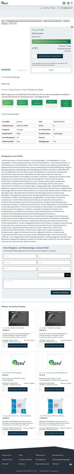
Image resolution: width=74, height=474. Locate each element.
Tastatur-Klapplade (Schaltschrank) (32, 223)
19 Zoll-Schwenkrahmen (40, 163)
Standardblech (44, 218)
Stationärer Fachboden (20, 221)
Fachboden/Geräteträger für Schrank (24, 181)
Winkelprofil (14, 239)
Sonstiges (66, 21)
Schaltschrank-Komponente (52, 200)
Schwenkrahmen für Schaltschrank (51, 211)
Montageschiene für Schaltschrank (51, 193)
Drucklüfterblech (40, 172)
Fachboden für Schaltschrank (12, 179)
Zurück (51, 70)
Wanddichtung (65, 237)
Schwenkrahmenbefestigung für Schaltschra (39, 214)
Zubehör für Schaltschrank (37, 239)
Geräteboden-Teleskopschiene (12, 184)
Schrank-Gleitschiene (64, 204)
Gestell (50, 184)
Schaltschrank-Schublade (10, 202)
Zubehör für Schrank (55, 239)
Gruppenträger (29, 186)
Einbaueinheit (62, 172)
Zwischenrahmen (30, 241)
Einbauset (49, 174)
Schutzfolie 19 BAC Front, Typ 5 (50, 328)
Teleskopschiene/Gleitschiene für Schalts (27, 228)
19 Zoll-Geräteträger (37, 160)
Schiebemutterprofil (26, 204)
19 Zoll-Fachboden (22, 160)
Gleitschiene (58, 184)
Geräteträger (43, 184)
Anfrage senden (61, 293)
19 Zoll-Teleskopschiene (58, 163)
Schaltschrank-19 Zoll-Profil (55, 197)
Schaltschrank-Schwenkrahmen (31, 202)
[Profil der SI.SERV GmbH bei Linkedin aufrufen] (70, 464)
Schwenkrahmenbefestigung (11, 214)
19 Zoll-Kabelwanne (53, 160)
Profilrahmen (64, 195)
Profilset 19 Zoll (17, 197)
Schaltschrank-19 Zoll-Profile (11, 200)
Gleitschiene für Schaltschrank (12, 186)
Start (3, 21)
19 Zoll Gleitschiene (8, 160)
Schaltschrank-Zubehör (9, 204)
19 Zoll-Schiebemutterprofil (21, 163)
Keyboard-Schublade (18, 188)
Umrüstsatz (27, 235)
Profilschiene (6, 197)
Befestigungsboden (8, 170)
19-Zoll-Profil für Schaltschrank (39, 165)
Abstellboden (64, 165)
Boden (45, 170)
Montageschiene (7, 193)
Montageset (5, 195)
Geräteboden (60, 181)
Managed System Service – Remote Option (17, 416)
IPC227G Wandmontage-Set (12, 373)
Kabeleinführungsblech (60, 186)
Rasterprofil (28, 197)
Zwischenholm (17, 241)
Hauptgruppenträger (43, 186)
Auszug (33, 167)
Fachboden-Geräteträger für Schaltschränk (39, 179)
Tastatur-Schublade (52, 223)
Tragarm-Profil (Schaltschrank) (24, 232)
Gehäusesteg (44, 181)
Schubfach (28, 209)
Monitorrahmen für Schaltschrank (35, 191)
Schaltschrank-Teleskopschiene (55, 202)
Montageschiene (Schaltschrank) (26, 193)
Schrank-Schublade (33, 207)
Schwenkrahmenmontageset (43, 216)
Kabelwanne (5, 188)
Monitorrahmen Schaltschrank (60, 191)
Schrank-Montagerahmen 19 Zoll (13, 207)
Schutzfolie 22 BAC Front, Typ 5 (13, 328)
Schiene (37, 204)
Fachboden (34, 177)
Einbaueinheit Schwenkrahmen (12, 174)
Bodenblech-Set (13, 172)
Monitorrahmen (17, 191)
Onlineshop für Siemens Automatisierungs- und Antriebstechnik (24, 21)
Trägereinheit (41, 230)
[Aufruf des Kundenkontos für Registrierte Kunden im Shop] (68, 3)
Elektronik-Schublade (22, 177)
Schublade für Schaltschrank (51, 209)
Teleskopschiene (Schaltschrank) (39, 225)
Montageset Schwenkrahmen (21, 195)
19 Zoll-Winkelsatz (20, 165)
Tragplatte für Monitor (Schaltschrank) (50, 232)
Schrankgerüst (18, 209)
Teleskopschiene (21, 225)
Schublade (37, 209)
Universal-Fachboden (59, 235)
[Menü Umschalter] (64, 3)
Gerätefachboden (30, 184)
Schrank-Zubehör (47, 207)
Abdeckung (55, 165)
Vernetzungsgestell (53, 237)
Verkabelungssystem (37, 237)
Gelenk (51, 181)
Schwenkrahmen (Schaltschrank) (26, 211)
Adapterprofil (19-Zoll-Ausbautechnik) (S (15, 167)
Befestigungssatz (36, 170)
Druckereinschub (26, 172)
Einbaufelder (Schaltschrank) (35, 174)
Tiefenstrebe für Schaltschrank (24, 230)
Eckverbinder (51, 172)
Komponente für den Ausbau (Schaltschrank (43, 188)
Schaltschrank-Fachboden (32, 200)
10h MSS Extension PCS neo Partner (51, 416)
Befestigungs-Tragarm (63, 167)
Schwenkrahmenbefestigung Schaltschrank (17, 216)
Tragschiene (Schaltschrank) (11, 235)
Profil (56, 195)
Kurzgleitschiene (66, 188)
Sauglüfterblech (38, 197)
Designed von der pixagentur (49, 471)
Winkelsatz (23, 239)
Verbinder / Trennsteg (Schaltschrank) (15, 237)
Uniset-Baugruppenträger (41, 235)
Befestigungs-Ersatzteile (45, 167)
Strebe (3, 223)
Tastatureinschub (7, 225)
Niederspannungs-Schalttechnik (52, 21)
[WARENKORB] (71, 3)
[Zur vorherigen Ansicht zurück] (72, 28)
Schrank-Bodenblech (48, 204)
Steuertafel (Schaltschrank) (57, 221)
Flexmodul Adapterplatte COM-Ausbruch (53, 373)
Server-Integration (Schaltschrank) (25, 218)
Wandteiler (5, 239)
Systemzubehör (12, 223)
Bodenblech (53, 170)
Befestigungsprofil (22, 170)
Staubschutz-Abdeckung (38, 221)
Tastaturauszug (66, 223)
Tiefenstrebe (47, 228)
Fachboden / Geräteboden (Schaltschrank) (54, 177)
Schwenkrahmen (7, 211)
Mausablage (5, 191)
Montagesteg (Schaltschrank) (43, 195)
